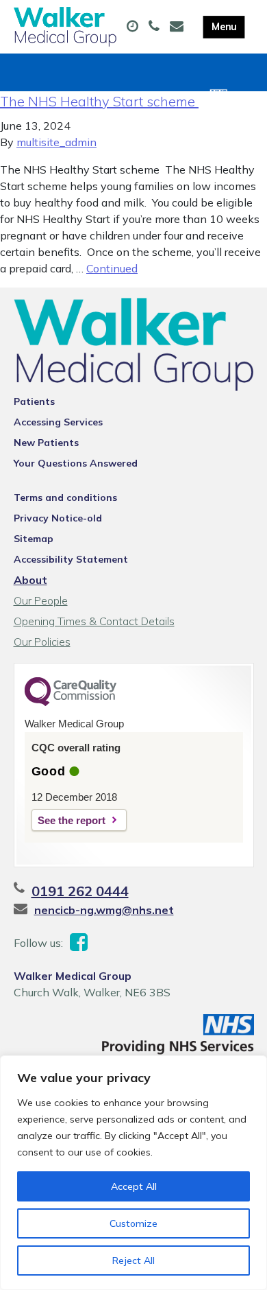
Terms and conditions (65, 497)
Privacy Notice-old (58, 518)
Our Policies (42, 641)
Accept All (134, 1186)
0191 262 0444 (80, 891)
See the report (71, 820)
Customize (133, 1223)
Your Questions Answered (76, 463)
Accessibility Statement (71, 559)
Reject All (133, 1260)
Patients (34, 401)
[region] (133, 1172)
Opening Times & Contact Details (94, 621)
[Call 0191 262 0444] (156, 27)
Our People (41, 600)
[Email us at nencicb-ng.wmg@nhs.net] (178, 27)
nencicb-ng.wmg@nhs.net (104, 910)
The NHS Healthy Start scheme (99, 101)
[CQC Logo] (70, 702)
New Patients (46, 442)
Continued (112, 268)
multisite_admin (56, 142)
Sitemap (33, 538)
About (30, 580)
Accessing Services (58, 422)
